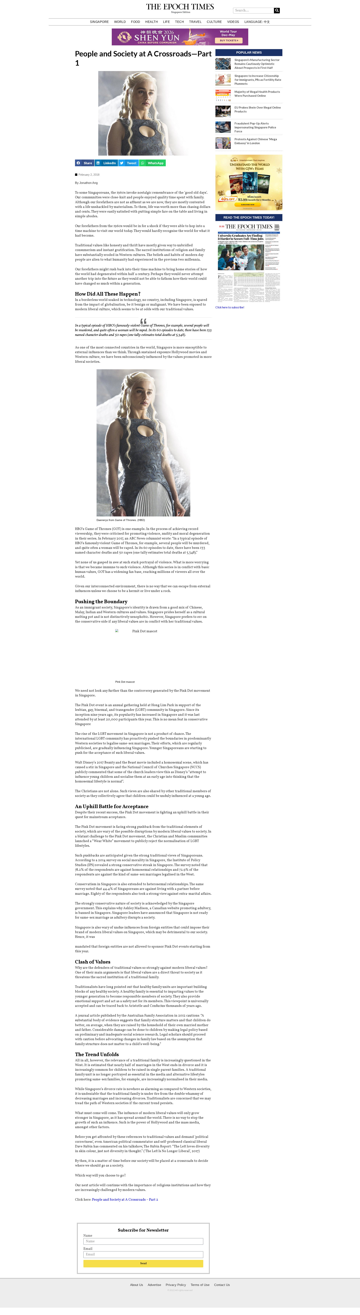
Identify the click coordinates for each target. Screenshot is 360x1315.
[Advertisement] (248, 341)
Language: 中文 (257, 21)
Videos (233, 21)
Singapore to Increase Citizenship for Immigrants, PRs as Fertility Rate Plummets (258, 79)
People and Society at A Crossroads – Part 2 (125, 1199)
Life (166, 21)
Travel (195, 21)
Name (87, 1235)
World (120, 21)
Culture (214, 21)
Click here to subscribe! (229, 307)
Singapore (99, 21)
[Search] (277, 10)
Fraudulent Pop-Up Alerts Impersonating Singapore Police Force (255, 127)
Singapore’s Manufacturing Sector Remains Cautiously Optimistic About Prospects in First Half (257, 63)
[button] (84, 163)
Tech (179, 21)
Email (87, 1249)
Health (151, 21)
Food (135, 21)
